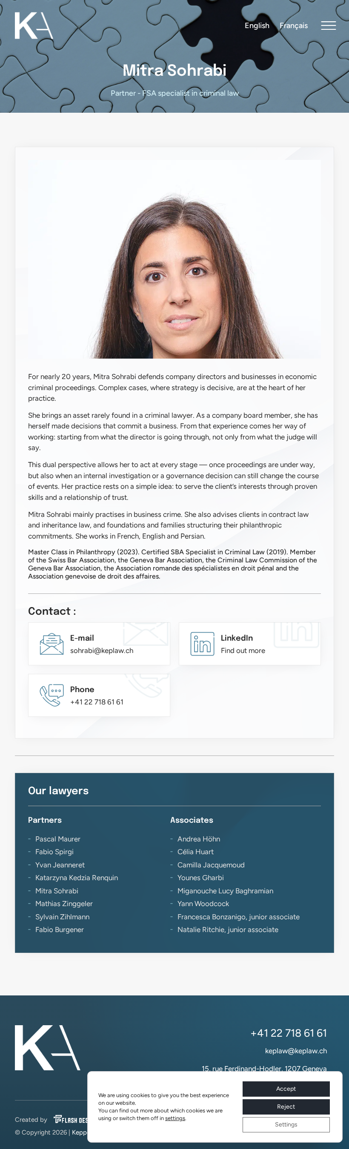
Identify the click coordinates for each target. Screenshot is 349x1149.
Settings (286, 1124)
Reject (286, 1106)
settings (175, 1118)
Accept (286, 1088)
